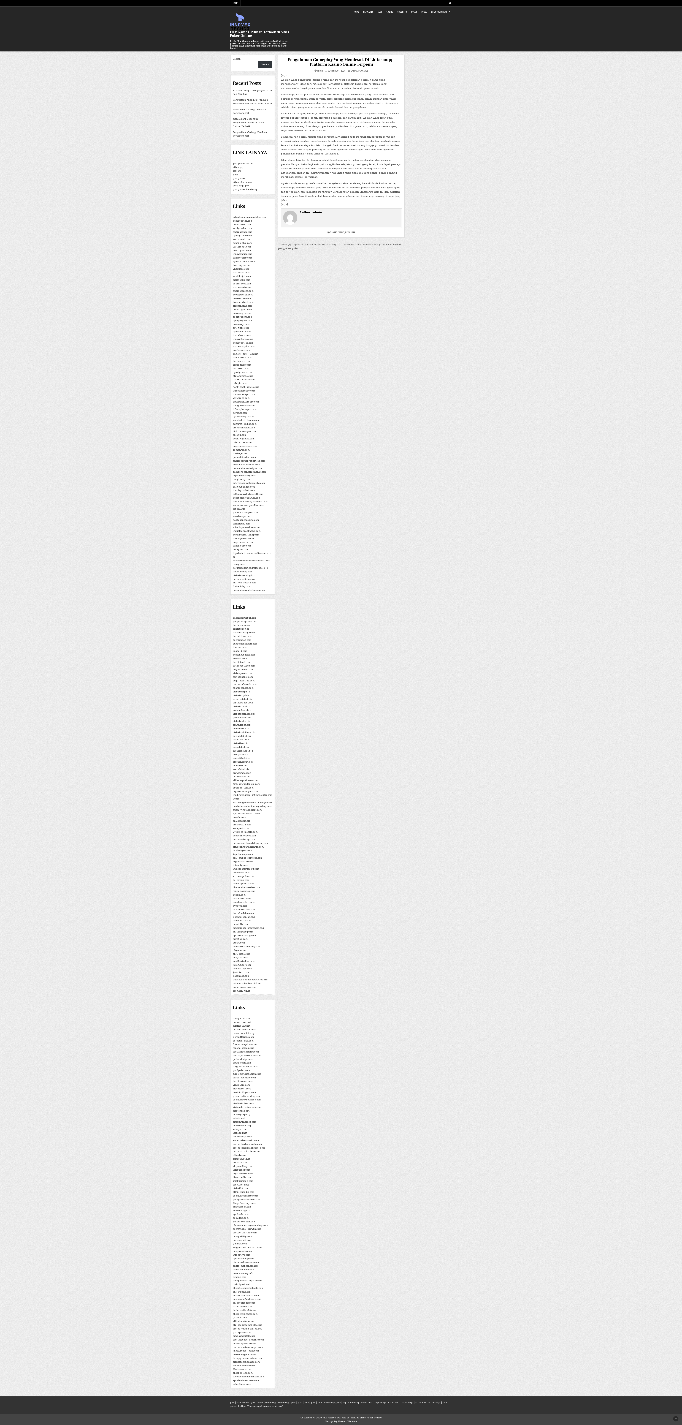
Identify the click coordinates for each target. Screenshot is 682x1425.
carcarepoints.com (243, 883)
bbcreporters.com (243, 788)
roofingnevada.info (243, 538)
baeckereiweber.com (244, 618)
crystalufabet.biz (243, 762)
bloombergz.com (242, 1136)
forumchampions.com (245, 1044)
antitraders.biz (241, 821)
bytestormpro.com (243, 416)
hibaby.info (239, 509)
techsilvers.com (242, 898)
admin (320, 71)
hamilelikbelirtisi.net (245, 354)
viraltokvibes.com (243, 1103)
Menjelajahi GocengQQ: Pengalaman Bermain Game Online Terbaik (248, 122)
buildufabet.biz (241, 776)
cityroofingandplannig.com (248, 847)
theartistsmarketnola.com (248, 1288)
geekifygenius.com (243, 438)
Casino (389, 11)
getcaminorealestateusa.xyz (249, 590)
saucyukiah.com (241, 1018)
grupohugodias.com (244, 891)
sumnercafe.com (242, 920)
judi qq (237, 171)
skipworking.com (242, 1166)
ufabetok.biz (240, 765)
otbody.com (239, 1155)
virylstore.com (241, 1085)
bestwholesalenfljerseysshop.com (252, 806)
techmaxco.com (241, 361)
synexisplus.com (242, 243)
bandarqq (270, 1402)
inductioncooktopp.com (247, 531)
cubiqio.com (240, 383)
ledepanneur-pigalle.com (247, 1280)
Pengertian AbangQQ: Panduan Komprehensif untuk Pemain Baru (252, 101)
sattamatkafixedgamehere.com (250, 501)
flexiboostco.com (242, 221)
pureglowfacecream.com (246, 1199)
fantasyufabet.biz (243, 703)
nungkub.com (240, 957)
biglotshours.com (243, 677)
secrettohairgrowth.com (247, 1229)
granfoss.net (240, 1317)
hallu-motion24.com (244, 1310)
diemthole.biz (241, 1185)
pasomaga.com (241, 976)
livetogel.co (240, 453)
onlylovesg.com (241, 479)
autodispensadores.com (246, 527)
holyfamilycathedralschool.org (250, 568)
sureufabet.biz (241, 747)
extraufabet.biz (241, 725)
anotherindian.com (244, 961)
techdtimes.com (242, 636)
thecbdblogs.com (243, 1373)
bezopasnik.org (242, 1240)
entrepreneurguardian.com (248, 505)
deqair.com (239, 895)
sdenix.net (239, 1118)
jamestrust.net (241, 1159)
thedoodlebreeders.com (246, 887)
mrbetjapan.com (242, 1207)
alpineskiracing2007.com (247, 1325)
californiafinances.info (246, 1266)
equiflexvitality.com (244, 475)
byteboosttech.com (244, 666)
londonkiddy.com (242, 571)
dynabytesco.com (242, 372)
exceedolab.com (242, 365)
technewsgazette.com (245, 1196)
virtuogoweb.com (242, 673)
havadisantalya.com (244, 632)
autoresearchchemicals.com (248, 1376)
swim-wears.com (242, 1063)
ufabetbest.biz (241, 743)
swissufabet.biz (242, 710)
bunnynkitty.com (242, 1236)
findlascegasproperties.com (249, 461)
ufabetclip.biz (241, 695)
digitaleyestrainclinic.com (248, 1340)
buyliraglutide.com (244, 680)
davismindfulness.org (245, 579)
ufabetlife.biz (241, 728)
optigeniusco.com (243, 291)
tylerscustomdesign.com (247, 1074)
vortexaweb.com (242, 287)
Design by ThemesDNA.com (341, 1421)
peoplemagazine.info (245, 621)
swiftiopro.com (241, 350)
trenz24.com (240, 1162)
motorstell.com (242, 1088)
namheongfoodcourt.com (247, 1299)
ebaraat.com (240, 658)
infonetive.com (241, 1255)
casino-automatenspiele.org (249, 1148)
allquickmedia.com (243, 1192)
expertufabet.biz (242, 699)
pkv (232, 1402)
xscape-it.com (241, 828)
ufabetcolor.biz (241, 721)
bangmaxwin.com (242, 1251)
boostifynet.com (242, 309)
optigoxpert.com (242, 320)
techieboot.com (242, 640)
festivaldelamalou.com (246, 1052)
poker (236, 174)
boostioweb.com (242, 224)
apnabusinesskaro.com (246, 1380)
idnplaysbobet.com (244, 490)
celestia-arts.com (243, 1041)
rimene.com (239, 1277)
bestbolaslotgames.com (246, 498)
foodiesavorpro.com (244, 394)
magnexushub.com (243, 669)
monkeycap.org (241, 1114)
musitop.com (240, 939)
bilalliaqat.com (241, 524)
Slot (380, 11)
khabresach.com (242, 1369)
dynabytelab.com (242, 235)
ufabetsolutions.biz (244, 732)
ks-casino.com (241, 880)
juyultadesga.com (243, 854)
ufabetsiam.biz (241, 706)
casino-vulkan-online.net (247, 1329)
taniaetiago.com (242, 968)
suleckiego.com (242, 1384)
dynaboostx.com (242, 331)
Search (236, 59)
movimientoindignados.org (248, 928)
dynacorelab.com (242, 258)
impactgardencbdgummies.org (250, 979)
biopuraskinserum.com (246, 1262)
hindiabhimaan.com (244, 1365)
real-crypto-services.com (247, 858)
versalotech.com (242, 357)
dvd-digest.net (241, 1284)
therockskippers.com (245, 1314)
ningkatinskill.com (244, 902)
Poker (414, 11)
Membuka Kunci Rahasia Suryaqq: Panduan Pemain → (374, 244)
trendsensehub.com (244, 427)
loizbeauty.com (241, 1170)
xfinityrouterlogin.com (246, 1351)
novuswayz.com (241, 324)
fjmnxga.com (240, 1243)
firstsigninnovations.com (247, 1055)
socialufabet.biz (242, 736)
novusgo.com (240, 413)
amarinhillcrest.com (244, 1122)
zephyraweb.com (242, 283)
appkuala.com (240, 1214)
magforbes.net (241, 1111)
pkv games (350, 232)
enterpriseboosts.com (246, 1140)
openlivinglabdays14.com (247, 810)
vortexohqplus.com (244, 346)
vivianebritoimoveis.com (247, 1107)
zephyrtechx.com (242, 317)
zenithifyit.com (242, 276)
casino (341, 232)
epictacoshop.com (243, 1258)
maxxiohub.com (241, 280)
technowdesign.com (244, 839)
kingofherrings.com (244, 1203)
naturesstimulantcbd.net (247, 983)
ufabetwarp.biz (241, 692)
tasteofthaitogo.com (245, 1232)
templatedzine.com (244, 909)
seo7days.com (240, 1218)
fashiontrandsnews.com (246, 784)
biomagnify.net (241, 991)
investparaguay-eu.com (246, 869)
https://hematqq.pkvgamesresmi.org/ (261, 1406)
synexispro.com (242, 546)
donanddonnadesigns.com (247, 468)
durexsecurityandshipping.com (250, 843)
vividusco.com (241, 269)
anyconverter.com (243, 1173)
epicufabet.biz (241, 758)
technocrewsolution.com (247, 1100)
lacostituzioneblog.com (246, 946)
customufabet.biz (243, 751)
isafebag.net (240, 1133)
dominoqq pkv (241, 185)
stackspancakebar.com (246, 1295)
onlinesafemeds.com (244, 684)
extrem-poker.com (243, 876)
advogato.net (240, 1129)
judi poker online (243, 163)
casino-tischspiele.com (246, 1151)
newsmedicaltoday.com (246, 535)
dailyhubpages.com (244, 487)
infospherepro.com (244, 391)
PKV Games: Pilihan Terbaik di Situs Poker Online (259, 34)
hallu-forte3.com (242, 1306)
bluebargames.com (243, 1048)
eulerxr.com (239, 435)
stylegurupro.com (243, 376)
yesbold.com (240, 651)
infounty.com (240, 865)
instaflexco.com (242, 335)
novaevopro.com (242, 298)
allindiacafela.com (243, 1321)
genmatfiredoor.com (244, 457)
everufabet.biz (241, 769)
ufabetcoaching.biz (244, 575)
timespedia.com (242, 1177)
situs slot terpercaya (373, 1402)
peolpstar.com (241, 1070)
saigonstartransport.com (247, 1247)
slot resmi (243, 1402)
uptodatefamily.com (244, 935)
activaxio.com (240, 368)
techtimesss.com (243, 1081)
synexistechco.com (244, 261)
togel (424, 11)
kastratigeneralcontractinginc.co (252, 802)
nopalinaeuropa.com (244, 987)
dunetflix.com (240, 924)
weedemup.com (241, 516)
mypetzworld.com (243, 861)
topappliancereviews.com (247, 1358)
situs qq (237, 167)
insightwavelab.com (244, 405)
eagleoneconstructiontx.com (249, 472)
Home (235, 3)
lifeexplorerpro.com (244, 409)
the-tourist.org (242, 1125)
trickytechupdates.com (246, 1362)
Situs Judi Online (439, 11)
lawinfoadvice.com (243, 913)
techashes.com (241, 625)
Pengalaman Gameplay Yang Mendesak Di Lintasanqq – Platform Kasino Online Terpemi (341, 62)
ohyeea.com (239, 950)
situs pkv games (242, 182)
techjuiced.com (241, 662)
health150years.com (244, 1092)
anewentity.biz (241, 1210)
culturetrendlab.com (244, 424)
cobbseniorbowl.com (244, 835)
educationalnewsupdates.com (249, 217)
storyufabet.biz (242, 754)
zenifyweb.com (241, 450)
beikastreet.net (242, 1022)
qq (344, 1402)
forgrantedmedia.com (245, 1066)
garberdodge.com (243, 1059)
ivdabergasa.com (242, 850)
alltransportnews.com (245, 780)
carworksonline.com (244, 1077)
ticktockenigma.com (244, 431)
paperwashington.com (245, 512)
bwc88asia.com (241, 872)
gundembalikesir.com (245, 644)
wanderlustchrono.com (246, 420)
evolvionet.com (241, 239)
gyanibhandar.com (243, 688)
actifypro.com (241, 328)
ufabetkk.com (240, 1188)
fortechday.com (241, 586)
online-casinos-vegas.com (248, 1347)
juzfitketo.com (241, 972)
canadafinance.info (243, 1269)
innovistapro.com (243, 339)
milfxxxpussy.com (243, 932)
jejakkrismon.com (243, 1181)
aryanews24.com (242, 824)
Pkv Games (368, 11)
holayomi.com (240, 549)
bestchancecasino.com (246, 520)
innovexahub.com (242, 254)
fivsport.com (240, 906)
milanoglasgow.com (244, 1303)
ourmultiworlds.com (244, 1029)
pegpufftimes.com (243, 1037)
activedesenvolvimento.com (249, 483)
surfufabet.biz (241, 739)
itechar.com (240, 647)
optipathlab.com (242, 232)
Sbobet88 (402, 11)
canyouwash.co (241, 629)
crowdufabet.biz (242, 773)
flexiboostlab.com (243, 343)
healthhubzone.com (244, 655)
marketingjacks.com (244, 1354)
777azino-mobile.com (245, 832)
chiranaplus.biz (241, 1292)
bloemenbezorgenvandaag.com (250, 1225)
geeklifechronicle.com (246, 387)
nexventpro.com (242, 313)
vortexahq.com (241, 272)
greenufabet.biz (242, 717)
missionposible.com (244, 1343)
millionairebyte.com (244, 582)
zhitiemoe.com (241, 954)
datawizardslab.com (244, 379)
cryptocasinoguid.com (245, 791)
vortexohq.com (241, 398)
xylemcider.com (242, 965)
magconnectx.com (243, 542)
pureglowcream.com (244, 1221)
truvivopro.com (241, 265)
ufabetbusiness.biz (244, 714)
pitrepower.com (242, 1332)
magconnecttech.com (245, 446)
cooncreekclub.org (243, 1033)
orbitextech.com (242, 442)
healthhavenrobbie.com (246, 464)
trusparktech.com (243, 302)
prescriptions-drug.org (246, 1096)
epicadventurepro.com (246, 402)
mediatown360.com (244, 1336)
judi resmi (257, 1402)
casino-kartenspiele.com (247, 1144)
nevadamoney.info (243, 1273)
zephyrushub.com (242, 228)
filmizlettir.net (241, 1026)
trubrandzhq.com (242, 306)
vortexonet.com (242, 247)
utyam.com (239, 943)
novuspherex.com (243, 295)
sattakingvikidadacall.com (248, 494)
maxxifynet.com (242, 250)
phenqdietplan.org (244, 917)
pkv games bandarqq (245, 189)
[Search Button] (450, 3)
